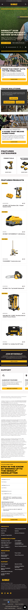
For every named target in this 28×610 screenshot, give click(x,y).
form (17, 514)
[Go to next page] (22, 47)
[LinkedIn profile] (11, 593)
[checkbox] (2, 498)
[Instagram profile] (5, 593)
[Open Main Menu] (2, 4)
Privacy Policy (20, 512)
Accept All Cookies (20, 102)
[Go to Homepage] (14, 4)
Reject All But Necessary (9, 102)
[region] (14, 166)
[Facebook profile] (2, 593)
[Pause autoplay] (25, 47)
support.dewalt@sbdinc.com (7, 515)
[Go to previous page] (1, 47)
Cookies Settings (13, 98)
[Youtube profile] (8, 593)
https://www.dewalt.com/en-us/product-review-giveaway (12, 404)
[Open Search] (25, 4)
